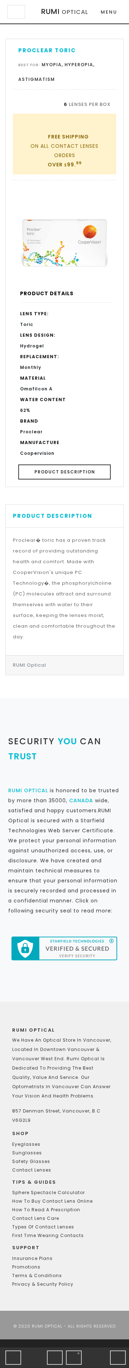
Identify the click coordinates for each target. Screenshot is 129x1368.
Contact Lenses (31, 1170)
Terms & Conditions (37, 1275)
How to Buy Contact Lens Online (52, 1201)
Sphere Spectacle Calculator (48, 1192)
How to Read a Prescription (46, 1210)
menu (109, 12)
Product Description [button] (64, 472)
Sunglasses (27, 1153)
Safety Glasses (31, 1161)
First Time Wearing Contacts (48, 1235)
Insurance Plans (32, 1258)
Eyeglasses (26, 1144)
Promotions (26, 1267)
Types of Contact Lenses (43, 1227)
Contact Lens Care (35, 1218)
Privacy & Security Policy (42, 1284)
